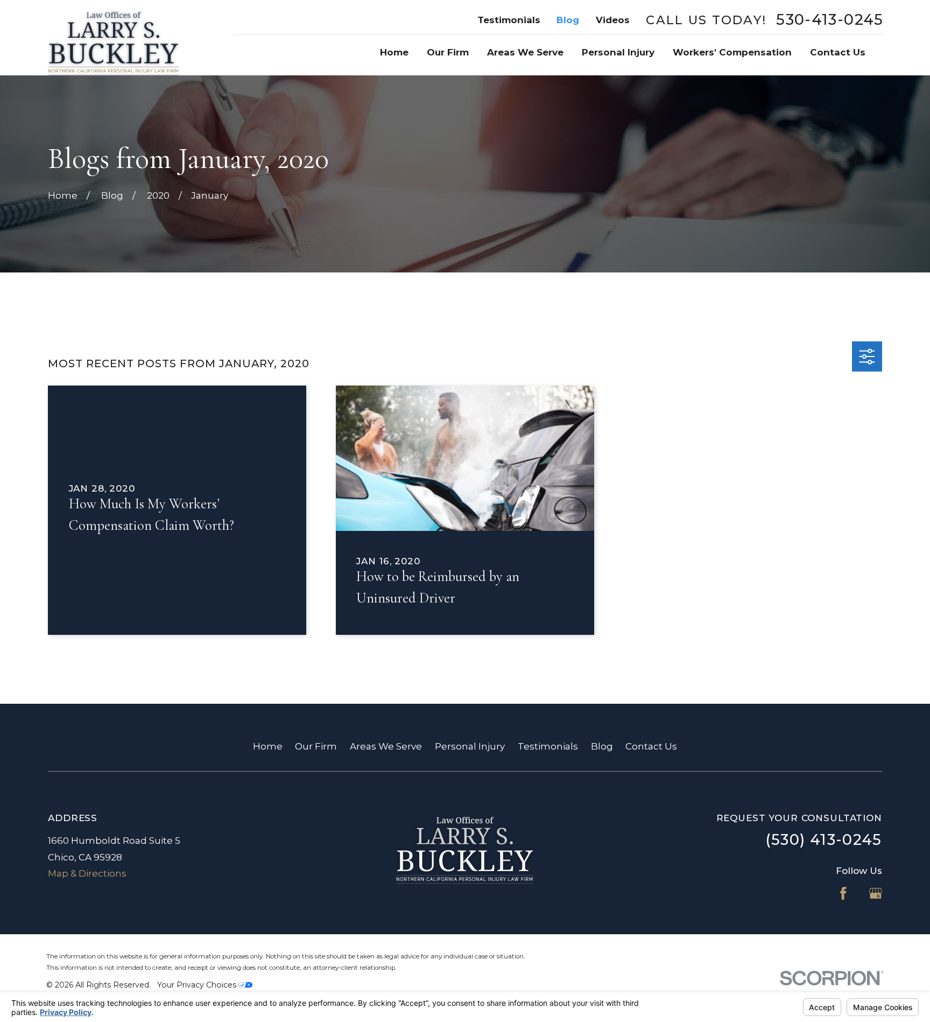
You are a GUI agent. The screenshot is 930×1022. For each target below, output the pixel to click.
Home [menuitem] (394, 52)
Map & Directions (87, 873)
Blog (567, 20)
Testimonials (508, 20)
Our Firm (316, 746)
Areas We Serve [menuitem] (525, 52)
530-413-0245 (829, 19)
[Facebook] (843, 893)
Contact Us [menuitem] (837, 52)
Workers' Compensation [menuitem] (732, 52)
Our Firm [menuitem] (448, 52)
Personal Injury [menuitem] (618, 52)
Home (268, 746)
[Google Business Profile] (875, 893)
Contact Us (651, 746)
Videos (613, 20)
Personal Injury (470, 746)
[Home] (113, 37)
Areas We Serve (386, 746)
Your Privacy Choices (197, 985)
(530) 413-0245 (823, 840)
